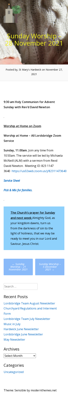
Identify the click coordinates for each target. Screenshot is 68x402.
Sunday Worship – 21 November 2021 (18, 266)
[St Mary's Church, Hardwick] (13, 22)
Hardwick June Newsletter (21, 329)
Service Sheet (12, 181)
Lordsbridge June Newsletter (23, 334)
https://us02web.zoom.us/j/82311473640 (39, 171)
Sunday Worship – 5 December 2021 (50, 266)
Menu (58, 7)
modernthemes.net (44, 390)
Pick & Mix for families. (18, 190)
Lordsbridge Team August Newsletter (29, 303)
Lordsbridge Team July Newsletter (27, 319)
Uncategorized (14, 372)
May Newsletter (14, 340)
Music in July (12, 324)
